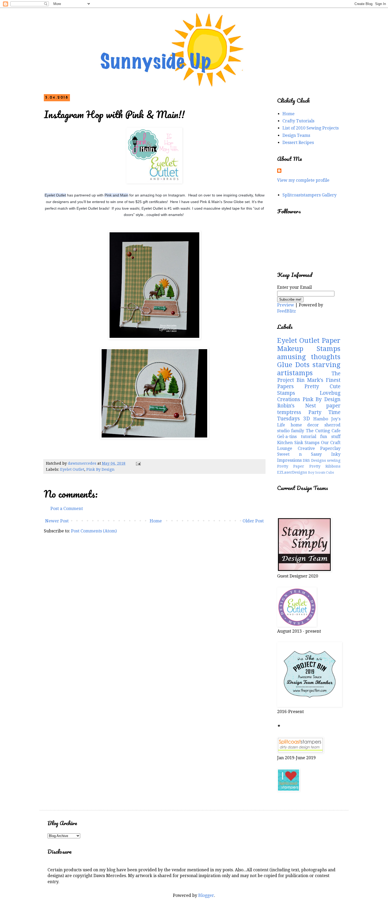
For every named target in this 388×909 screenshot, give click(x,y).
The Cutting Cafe (323, 430)
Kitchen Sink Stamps (298, 442)
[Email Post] (138, 463)
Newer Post (57, 520)
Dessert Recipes (298, 142)
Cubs (330, 472)
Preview (285, 304)
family (297, 430)
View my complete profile (303, 180)
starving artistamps (308, 369)
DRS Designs (314, 460)
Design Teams (296, 135)
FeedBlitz (286, 311)
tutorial (308, 436)
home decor (305, 424)
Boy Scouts (316, 472)
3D (306, 419)
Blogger (206, 895)
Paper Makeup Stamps (308, 344)
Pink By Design (100, 469)
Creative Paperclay (319, 448)
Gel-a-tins (287, 436)
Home (156, 520)
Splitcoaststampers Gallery (309, 195)
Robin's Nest (296, 406)
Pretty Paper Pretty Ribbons (308, 466)
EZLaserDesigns (292, 472)
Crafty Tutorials (298, 120)
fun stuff (330, 436)
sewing (333, 460)
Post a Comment (66, 508)
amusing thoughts (308, 357)
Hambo (320, 418)
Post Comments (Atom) (94, 530)
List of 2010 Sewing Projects (310, 128)
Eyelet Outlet (72, 469)
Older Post (253, 520)
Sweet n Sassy (299, 454)
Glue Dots (293, 365)
